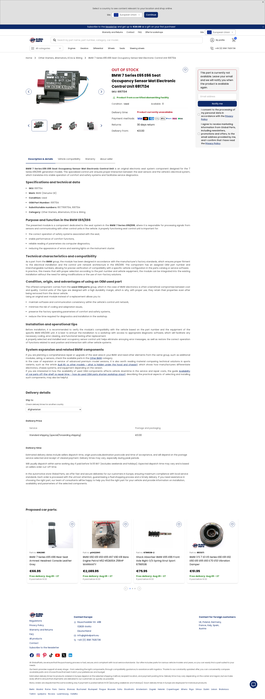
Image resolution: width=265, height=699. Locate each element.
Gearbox (84, 48)
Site (108, 15)
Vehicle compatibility (69, 159)
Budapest (92, 689)
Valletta (74, 694)
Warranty (90, 159)
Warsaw (71, 689)
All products (35, 638)
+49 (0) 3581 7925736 (89, 639)
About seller (106, 159)
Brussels (111, 689)
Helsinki (161, 689)
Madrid (39, 689)
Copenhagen (173, 689)
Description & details (40, 159)
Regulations (35, 620)
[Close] (263, 2)
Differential (98, 48)
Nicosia (51, 694)
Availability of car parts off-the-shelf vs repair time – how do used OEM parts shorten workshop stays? (108, 373)
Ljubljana (42, 694)
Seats (122, 48)
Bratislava (224, 689)
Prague (102, 689)
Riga (191, 689)
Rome (47, 689)
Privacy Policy (212, 143)
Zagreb (152, 689)
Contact (130, 32)
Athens (184, 689)
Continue (151, 14)
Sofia (119, 689)
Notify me (217, 103)
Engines (71, 48)
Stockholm (129, 689)
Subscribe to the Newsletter (44, 647)
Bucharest (81, 689)
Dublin (206, 689)
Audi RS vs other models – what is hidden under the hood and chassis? (98, 364)
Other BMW (96, 358)
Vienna (62, 689)
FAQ (140, 32)
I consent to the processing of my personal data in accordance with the (218, 114)
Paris (54, 689)
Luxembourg (63, 694)
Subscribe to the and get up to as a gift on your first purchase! (131, 26)
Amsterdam (141, 689)
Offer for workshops (154, 32)
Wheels (111, 48)
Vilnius (199, 689)
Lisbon (214, 689)
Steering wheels (137, 48)
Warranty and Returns (112, 32)
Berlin (32, 689)
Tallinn (32, 694)
